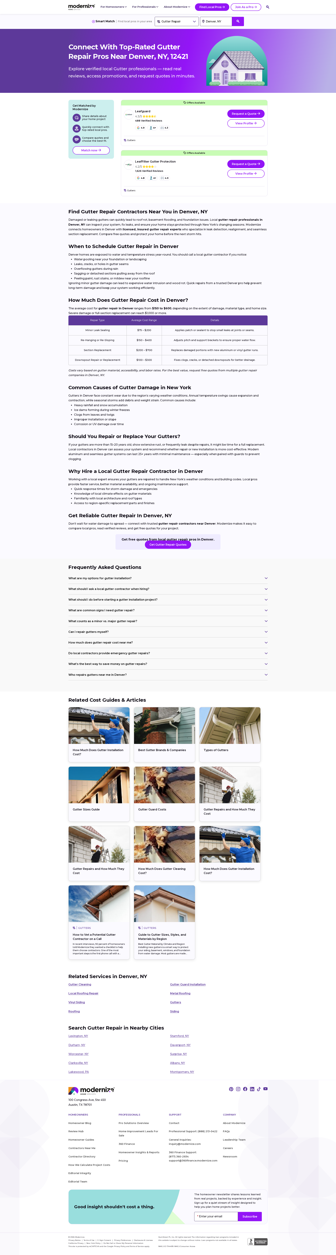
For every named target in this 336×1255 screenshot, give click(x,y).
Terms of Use (89, 1240)
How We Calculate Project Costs (89, 1165)
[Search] (267, 7)
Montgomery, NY (182, 1072)
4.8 (143, 178)
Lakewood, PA (78, 1072)
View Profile (244, 123)
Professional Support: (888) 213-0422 (193, 1131)
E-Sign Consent (104, 1240)
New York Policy (93, 1243)
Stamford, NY (179, 1036)
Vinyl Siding (76, 1002)
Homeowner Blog (79, 1123)
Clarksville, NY (78, 1063)
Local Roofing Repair (83, 993)
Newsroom (230, 1156)
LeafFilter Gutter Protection (155, 161)
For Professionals (144, 6)
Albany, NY (177, 1063)
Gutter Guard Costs (152, 809)
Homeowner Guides (81, 1139)
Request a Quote (244, 113)
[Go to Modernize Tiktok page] (259, 1089)
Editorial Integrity (79, 1173)
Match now (89, 150)
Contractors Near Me (81, 1148)
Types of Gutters (216, 750)
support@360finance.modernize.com (193, 1160)
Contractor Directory (81, 1156)
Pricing (123, 1160)
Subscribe (250, 1216)
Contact (174, 1123)
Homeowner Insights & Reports (139, 1152)
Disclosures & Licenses (143, 1240)
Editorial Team (77, 1181)
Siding (174, 1011)
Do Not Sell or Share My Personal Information (123, 1243)
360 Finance (127, 1144)
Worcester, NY (78, 1054)
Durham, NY (76, 1045)
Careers (228, 1148)
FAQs (226, 1131)
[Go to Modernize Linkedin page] (252, 1089)
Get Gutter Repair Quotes (168, 544)
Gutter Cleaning (79, 984)
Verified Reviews (148, 120)
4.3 (166, 127)
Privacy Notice (74, 1240)
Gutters (175, 1002)
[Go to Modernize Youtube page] (265, 1089)
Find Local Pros (211, 7)
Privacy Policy (120, 1246)
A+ (154, 127)
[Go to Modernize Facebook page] (245, 1089)
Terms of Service (137, 1246)
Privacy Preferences (122, 1240)
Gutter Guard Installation (188, 984)
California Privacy (76, 1243)
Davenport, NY (180, 1045)
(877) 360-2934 (179, 1156)
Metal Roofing (180, 993)
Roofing (74, 1011)
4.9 (142, 127)
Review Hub (76, 1131)
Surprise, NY (178, 1054)
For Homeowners (113, 6)
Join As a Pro (244, 7)
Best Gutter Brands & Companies (162, 750)
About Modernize (176, 6)
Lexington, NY (78, 1036)
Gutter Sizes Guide (86, 809)
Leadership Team (234, 1139)
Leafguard (142, 111)
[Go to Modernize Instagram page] (238, 1089)
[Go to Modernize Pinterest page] (231, 1089)
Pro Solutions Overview (134, 1123)
